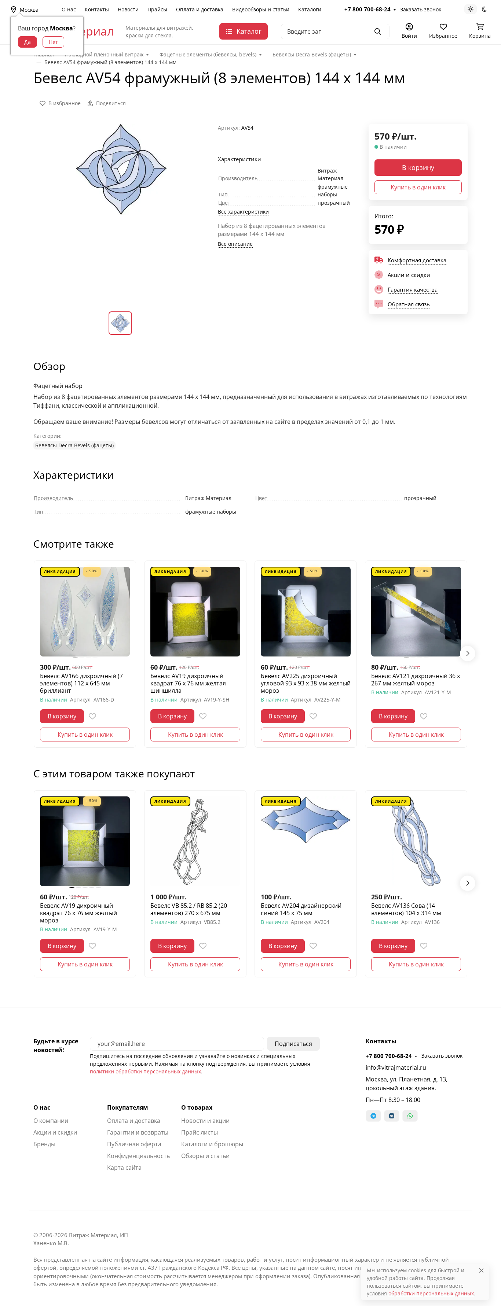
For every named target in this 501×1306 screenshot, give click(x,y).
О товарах (196, 1107)
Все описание (235, 243)
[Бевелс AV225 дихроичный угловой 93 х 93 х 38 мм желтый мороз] (306, 611)
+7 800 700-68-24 (367, 9)
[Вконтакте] (391, 1116)
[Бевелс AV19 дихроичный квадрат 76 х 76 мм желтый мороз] (85, 841)
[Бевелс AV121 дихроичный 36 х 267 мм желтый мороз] (416, 611)
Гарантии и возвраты (137, 1132)
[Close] (481, 1270)
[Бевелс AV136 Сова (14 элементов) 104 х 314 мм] (416, 841)
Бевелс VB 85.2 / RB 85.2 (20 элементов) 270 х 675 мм (188, 909)
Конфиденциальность (138, 1156)
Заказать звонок (420, 9)
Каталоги (309, 9)
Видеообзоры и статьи (260, 9)
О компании (50, 1121)
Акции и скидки (55, 1132)
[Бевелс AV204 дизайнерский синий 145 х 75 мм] (306, 841)
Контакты (97, 9)
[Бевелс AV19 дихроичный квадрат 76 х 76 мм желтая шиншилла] (195, 611)
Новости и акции (205, 1121)
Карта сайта (124, 1167)
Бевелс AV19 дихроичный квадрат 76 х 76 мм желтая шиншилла (188, 683)
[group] (121, 211)
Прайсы (157, 9)
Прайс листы (199, 1132)
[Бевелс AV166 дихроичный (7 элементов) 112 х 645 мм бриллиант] (85, 611)
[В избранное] (92, 716)
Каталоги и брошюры (212, 1144)
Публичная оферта (134, 1144)
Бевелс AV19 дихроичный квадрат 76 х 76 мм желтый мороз (78, 913)
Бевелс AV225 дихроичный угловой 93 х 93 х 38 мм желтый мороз (306, 683)
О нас (69, 9)
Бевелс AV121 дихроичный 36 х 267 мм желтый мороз (415, 679)
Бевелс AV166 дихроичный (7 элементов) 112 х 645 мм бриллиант (81, 683)
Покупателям (127, 1107)
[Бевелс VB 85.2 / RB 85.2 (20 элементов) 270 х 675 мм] (195, 841)
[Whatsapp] (410, 1116)
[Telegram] (373, 1116)
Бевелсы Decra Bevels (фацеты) (74, 445)
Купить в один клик (418, 187)
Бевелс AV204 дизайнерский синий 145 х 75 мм (301, 909)
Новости (128, 9)
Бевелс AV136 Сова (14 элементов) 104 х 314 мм (406, 909)
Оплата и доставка (199, 9)
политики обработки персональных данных (145, 1071)
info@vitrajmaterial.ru (396, 1067)
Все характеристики (243, 211)
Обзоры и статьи (205, 1156)
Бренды (44, 1144)
